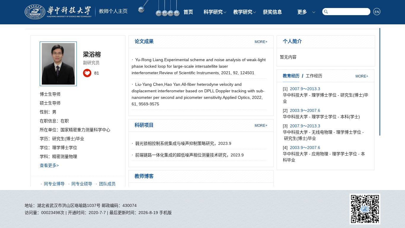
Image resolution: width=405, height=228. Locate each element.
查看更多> (49, 165)
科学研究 (213, 12)
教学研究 (242, 12)
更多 (302, 12)
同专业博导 (54, 183)
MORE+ (261, 42)
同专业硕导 (81, 183)
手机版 (165, 212)
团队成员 (107, 183)
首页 (188, 12)
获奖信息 (272, 12)
